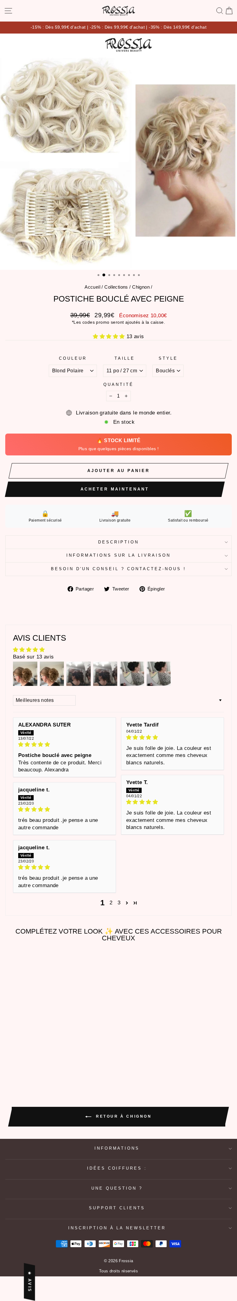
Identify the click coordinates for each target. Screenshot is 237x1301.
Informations (117, 1148)
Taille (124, 358)
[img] (64, 744)
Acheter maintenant (115, 489)
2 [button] (111, 903)
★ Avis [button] (29, 1282)
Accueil (92, 287)
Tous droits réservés (118, 1271)
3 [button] (119, 903)
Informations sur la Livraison (118, 555)
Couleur (73, 358)
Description (118, 542)
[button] (110, 336)
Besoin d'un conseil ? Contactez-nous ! (118, 568)
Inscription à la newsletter (117, 1228)
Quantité (118, 384)
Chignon (141, 287)
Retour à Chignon (123, 1116)
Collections (116, 287)
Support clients (117, 1208)
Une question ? (117, 1188)
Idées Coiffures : (117, 1168)
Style (168, 358)
